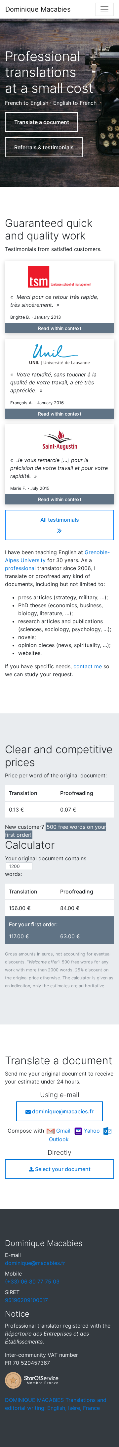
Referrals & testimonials (44, 147)
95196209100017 (26, 1300)
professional (20, 568)
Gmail (63, 1130)
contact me (87, 666)
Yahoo (91, 1130)
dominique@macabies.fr (62, 1111)
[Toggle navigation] (104, 9)
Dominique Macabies (37, 9)
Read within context (59, 328)
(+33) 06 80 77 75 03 (32, 1281)
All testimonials (59, 519)
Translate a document (41, 122)
